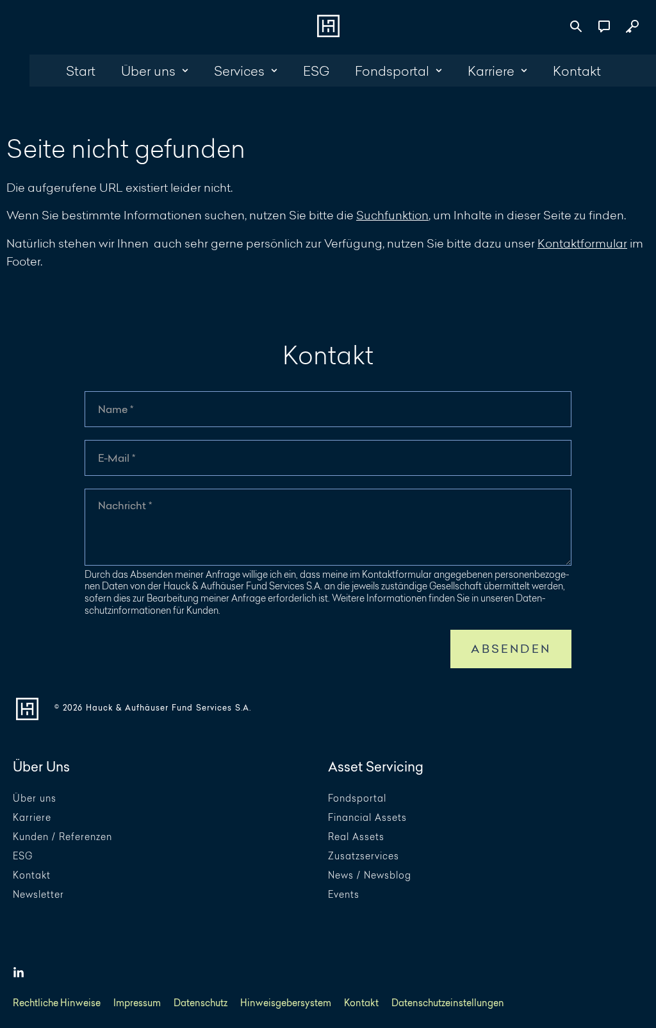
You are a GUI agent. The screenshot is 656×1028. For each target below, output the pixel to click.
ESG (23, 856)
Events (343, 894)
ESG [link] (316, 70)
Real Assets (356, 837)
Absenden (511, 649)
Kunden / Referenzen (62, 837)
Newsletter (38, 894)
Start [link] (80, 70)
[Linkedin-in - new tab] (18, 973)
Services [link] (239, 70)
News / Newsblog (369, 875)
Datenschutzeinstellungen (447, 1003)
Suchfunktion (392, 215)
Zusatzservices (363, 856)
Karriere (32, 818)
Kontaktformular (582, 243)
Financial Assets (367, 818)
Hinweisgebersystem (285, 1003)
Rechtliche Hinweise (57, 1003)
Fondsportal (357, 798)
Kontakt (32, 875)
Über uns (34, 798)
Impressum (137, 1003)
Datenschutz (200, 1003)
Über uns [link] (148, 70)
